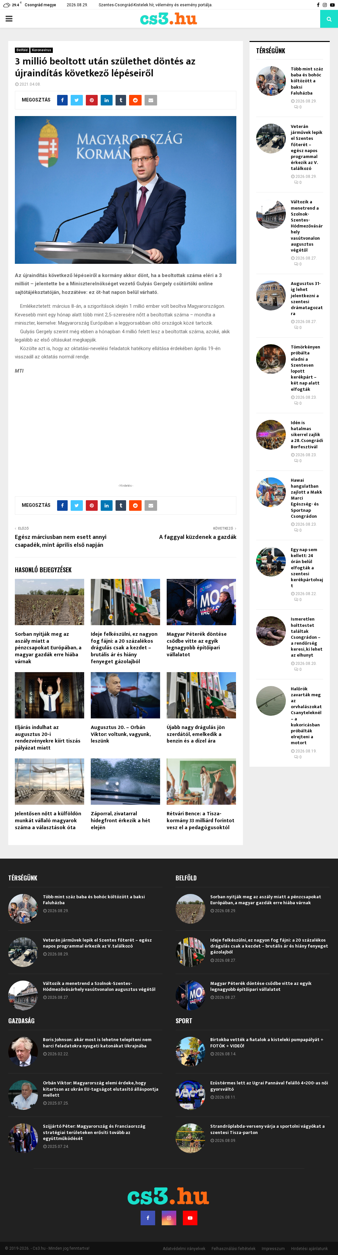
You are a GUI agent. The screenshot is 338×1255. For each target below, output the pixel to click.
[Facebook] (148, 1218)
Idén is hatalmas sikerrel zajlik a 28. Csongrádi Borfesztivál (307, 435)
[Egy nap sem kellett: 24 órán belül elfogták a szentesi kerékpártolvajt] (271, 562)
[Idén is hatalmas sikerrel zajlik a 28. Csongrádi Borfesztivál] (271, 435)
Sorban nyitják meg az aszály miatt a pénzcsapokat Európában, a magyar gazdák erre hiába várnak (48, 648)
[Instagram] (169, 1218)
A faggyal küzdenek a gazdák (197, 537)
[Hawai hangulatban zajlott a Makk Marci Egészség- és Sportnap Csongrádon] (271, 492)
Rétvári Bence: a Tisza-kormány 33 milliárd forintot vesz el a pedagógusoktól (200, 820)
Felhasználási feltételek (233, 1248)
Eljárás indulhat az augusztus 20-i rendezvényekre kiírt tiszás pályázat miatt (48, 737)
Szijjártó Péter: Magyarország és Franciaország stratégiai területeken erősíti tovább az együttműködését (94, 1132)
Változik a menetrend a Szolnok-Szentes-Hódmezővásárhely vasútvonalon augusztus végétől (307, 226)
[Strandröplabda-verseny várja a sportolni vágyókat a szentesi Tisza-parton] (190, 1138)
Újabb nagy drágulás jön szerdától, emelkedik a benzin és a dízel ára (196, 734)
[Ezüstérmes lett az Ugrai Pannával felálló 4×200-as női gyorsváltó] (190, 1095)
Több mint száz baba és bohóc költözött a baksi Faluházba (307, 81)
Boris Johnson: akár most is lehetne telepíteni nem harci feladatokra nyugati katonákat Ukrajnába (97, 1042)
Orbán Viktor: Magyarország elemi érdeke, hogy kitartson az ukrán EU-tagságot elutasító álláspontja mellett (100, 1089)
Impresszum (273, 1248)
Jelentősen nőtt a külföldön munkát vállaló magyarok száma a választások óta (48, 820)
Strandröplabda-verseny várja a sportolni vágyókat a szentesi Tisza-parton (267, 1129)
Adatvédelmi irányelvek (184, 1248)
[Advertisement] (125, 439)
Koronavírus (41, 50)
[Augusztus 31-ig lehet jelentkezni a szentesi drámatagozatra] (271, 295)
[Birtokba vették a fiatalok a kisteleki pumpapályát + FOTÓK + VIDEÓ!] (190, 1052)
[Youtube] (190, 1218)
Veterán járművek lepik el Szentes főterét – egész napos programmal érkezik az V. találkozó (306, 147)
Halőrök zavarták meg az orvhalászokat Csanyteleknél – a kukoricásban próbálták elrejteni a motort (306, 716)
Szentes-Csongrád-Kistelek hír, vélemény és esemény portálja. (156, 5)
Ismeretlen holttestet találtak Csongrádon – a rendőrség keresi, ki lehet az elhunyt (306, 637)
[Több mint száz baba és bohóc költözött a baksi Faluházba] (271, 81)
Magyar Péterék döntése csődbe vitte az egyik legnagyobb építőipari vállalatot (197, 644)
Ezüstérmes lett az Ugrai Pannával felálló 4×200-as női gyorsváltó (269, 1086)
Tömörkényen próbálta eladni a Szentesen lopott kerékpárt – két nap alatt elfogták (305, 368)
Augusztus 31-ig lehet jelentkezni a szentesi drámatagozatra (307, 298)
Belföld (22, 50)
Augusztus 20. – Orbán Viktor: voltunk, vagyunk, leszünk (121, 734)
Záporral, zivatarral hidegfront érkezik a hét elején (120, 820)
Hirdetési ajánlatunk (309, 1248)
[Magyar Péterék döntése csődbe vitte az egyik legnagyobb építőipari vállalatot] (190, 995)
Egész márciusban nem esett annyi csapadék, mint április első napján (61, 541)
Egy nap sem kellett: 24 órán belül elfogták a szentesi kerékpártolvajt (307, 567)
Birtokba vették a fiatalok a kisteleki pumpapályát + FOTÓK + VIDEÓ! (266, 1042)
